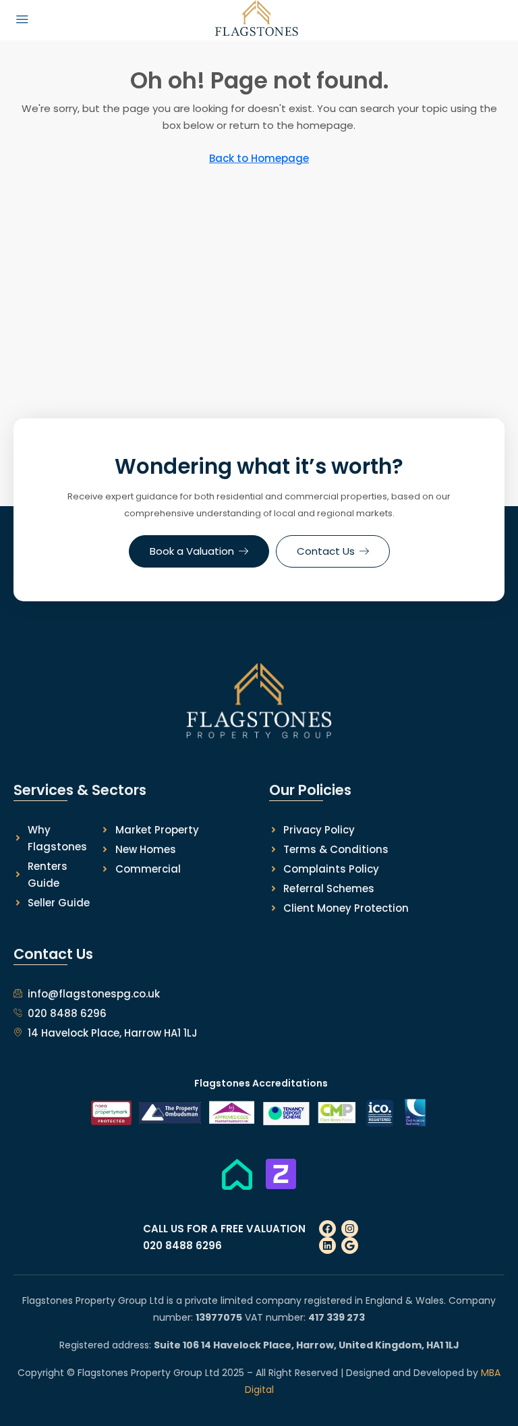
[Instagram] (349, 1228)
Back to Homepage (259, 158)
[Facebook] (327, 1228)
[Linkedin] (327, 1245)
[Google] (349, 1245)
